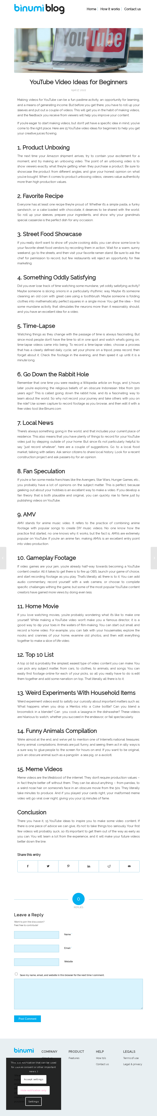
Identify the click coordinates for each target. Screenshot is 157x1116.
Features (74, 1058)
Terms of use (131, 1058)
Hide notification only (34, 1090)
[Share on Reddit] (109, 866)
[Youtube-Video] (78, 50)
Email (68, 947)
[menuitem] (91, 9)
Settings (33, 1101)
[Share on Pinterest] (68, 866)
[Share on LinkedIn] (89, 866)
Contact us (102, 1064)
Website (68, 961)
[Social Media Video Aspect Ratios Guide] (154, 558)
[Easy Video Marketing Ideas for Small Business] (3, 558)
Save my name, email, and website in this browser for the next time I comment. (62, 975)
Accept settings (33, 1079)
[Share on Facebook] (28, 866)
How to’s (101, 1058)
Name (68, 934)
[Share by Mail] (129, 866)
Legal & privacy (132, 1064)
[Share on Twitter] (48, 866)
